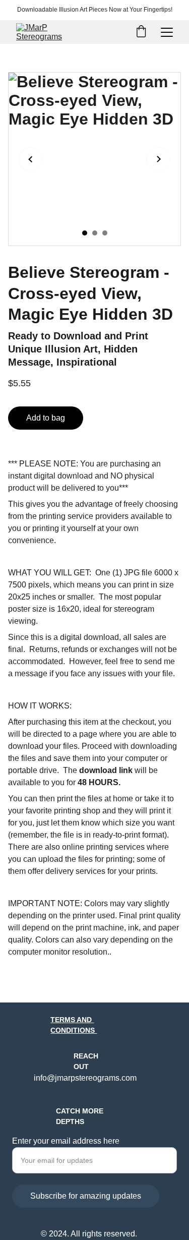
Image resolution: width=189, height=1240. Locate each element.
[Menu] (167, 32)
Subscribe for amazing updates (85, 1196)
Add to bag (45, 418)
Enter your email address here (65, 1141)
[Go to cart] (141, 32)
